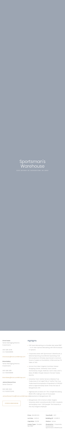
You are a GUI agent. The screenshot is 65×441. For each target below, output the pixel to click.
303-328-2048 (7, 350)
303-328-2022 (7, 389)
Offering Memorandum (11, 403)
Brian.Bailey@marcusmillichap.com (14, 377)
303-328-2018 (7, 371)
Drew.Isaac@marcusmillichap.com (14, 357)
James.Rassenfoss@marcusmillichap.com (16, 396)
